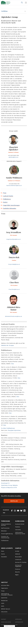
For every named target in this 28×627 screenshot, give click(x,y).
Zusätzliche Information (9, 208)
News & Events (7, 548)
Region (17, 574)
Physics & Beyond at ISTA (9, 487)
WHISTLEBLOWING (6, 622)
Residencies (4, 600)
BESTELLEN (14, 501)
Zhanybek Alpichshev (14, 430)
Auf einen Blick (5, 585)
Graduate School (19, 524)
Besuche (17, 572)
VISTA (2, 603)
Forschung (5, 521)
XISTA (2, 606)
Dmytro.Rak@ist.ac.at (14, 264)
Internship (18, 529)
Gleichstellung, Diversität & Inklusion (7, 594)
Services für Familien (21, 562)
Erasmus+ (17, 569)
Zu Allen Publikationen (8, 428)
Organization (4, 588)
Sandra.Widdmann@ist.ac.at (14, 185)
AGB (16, 624)
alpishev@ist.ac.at (13, 157)
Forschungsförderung (7, 533)
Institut (4, 582)
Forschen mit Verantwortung (5, 537)
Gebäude (17, 554)
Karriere (5, 202)
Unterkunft (18, 559)
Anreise (17, 551)
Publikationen (7, 199)
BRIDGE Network (5, 609)
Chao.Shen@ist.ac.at (14, 289)
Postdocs (17, 526)
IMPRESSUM (18, 619)
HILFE (2, 624)
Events (3, 554)
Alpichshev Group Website (9, 485)
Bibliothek (4, 531)
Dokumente (4, 611)
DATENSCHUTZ (19, 622)
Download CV (5, 483)
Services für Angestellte (18, 565)
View (12, 363)
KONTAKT (3, 619)
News (2, 551)
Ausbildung (4, 11)
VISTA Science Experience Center (20, 533)
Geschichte (4, 597)
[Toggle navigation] (26, 2)
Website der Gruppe (7, 345)
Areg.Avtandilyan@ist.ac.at (13, 239)
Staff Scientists (5, 528)
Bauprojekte (18, 556)
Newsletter (4, 556)
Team (4, 193)
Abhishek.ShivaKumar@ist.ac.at (13, 316)
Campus (18, 548)
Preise (2, 591)
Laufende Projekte (8, 196)
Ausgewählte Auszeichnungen (11, 205)
